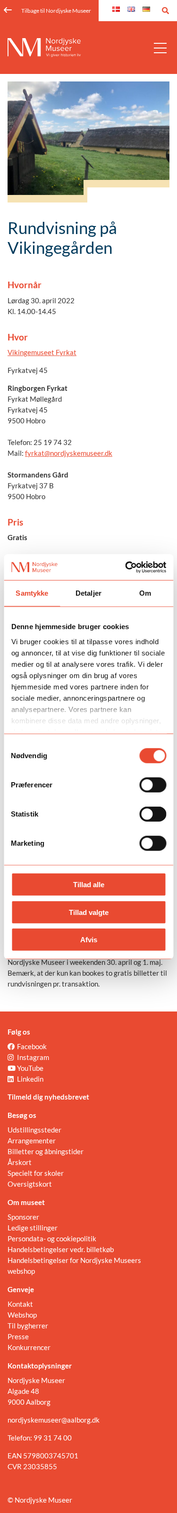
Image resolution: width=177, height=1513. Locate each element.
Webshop (22, 1315)
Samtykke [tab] (32, 593)
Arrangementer (32, 1140)
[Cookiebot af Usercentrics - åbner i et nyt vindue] (126, 567)
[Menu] (160, 47)
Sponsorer (23, 1217)
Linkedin (30, 1079)
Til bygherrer (28, 1325)
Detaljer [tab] (88, 593)
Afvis (88, 940)
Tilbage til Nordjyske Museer (56, 10)
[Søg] (165, 10)
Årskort (20, 1162)
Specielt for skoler (36, 1173)
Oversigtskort (30, 1184)
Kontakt (20, 1304)
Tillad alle (88, 885)
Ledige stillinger (33, 1227)
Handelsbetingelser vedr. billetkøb (61, 1249)
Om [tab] (145, 593)
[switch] (152, 785)
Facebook (32, 1046)
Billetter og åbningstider (46, 1151)
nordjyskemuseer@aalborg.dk (54, 1420)
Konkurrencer (29, 1347)
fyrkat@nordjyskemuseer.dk (68, 453)
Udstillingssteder (34, 1129)
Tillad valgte (89, 912)
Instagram (33, 1057)
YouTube (30, 1068)
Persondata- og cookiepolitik (52, 1238)
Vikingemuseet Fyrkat (42, 352)
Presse (18, 1336)
